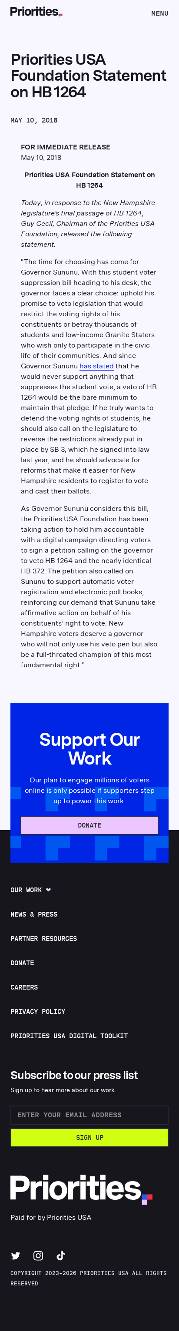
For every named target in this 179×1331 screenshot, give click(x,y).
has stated (97, 366)
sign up (89, 1138)
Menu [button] (160, 16)
